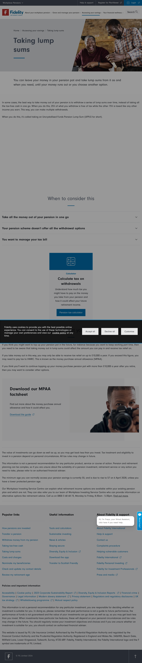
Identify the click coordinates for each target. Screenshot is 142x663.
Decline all (110, 331)
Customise (129, 331)
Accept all (90, 331)
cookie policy (59, 332)
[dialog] (71, 331)
